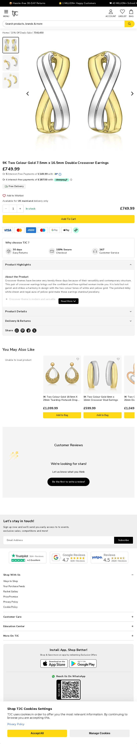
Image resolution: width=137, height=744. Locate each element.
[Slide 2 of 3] (11, 63)
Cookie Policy (10, 607)
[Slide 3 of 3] (11, 80)
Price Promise (10, 596)
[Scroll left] (5, 387)
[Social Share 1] (17, 330)
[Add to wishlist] (78, 359)
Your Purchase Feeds (14, 586)
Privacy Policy (10, 601)
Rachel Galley (10, 591)
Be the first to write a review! (68, 481)
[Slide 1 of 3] (11, 45)
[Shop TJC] (57, 13)
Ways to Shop (10, 581)
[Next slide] (133, 93)
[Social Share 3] (28, 330)
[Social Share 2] (23, 330)
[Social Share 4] (34, 330)
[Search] (129, 23)
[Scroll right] (131, 387)
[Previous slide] (26, 93)
